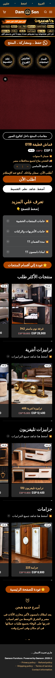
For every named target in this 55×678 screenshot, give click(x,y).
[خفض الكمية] (27, 166)
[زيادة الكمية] (17, 166)
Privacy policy (29, 662)
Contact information (42, 669)
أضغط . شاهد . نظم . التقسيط (27, 189)
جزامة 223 (32, 567)
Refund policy (45, 662)
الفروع (45, 3)
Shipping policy (25, 665)
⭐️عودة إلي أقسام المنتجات (27, 265)
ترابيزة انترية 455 (32, 408)
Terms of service (44, 665)
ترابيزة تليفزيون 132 (31, 488)
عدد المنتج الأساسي (42, 166)
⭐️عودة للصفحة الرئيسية (27, 589)
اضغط (28, 3)
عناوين (10, 3)
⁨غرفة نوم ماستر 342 (32, 328)
